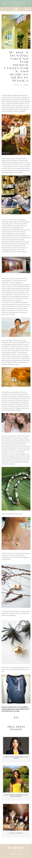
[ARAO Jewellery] (16, 9)
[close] (30, 3)
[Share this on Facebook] (14, 718)
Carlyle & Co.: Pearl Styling (16, 833)
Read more (16, 745)
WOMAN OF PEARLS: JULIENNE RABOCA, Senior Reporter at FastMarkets (16, 795)
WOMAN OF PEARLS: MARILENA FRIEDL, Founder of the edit (15, 757)
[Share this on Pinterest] (17, 718)
